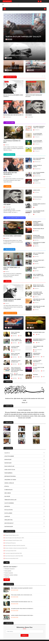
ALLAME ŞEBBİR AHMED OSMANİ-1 (16, 55)
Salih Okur (7, 238)
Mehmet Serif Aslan (16, 350)
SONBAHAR (30, 325)
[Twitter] (41, 1)
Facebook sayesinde (8, 573)
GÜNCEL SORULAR (9, 483)
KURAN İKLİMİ (7, 459)
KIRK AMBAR (7, 493)
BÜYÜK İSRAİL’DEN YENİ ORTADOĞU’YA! (13, 115)
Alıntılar (28, 101)
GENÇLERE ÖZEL (8, 520)
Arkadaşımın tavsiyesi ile (9, 568)
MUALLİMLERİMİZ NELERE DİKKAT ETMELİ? (38, 211)
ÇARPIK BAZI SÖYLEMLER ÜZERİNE (13, 68)
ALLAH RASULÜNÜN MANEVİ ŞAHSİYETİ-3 (37, 134)
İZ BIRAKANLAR (8, 489)
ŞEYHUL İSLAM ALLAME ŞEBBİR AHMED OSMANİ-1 (39, 285)
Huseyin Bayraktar (38, 349)
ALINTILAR (7, 516)
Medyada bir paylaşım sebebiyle (10, 575)
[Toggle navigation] (5, 9)
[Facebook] (38, 1)
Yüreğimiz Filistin (8, 101)
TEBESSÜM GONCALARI (10, 499)
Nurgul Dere (37, 370)
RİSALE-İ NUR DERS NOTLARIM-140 (15, 354)
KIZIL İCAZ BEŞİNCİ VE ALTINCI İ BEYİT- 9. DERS (38, 275)
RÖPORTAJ (7, 506)
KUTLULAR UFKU (8, 509)
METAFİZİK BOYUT (8, 523)
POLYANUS (35, 374)
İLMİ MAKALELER (8, 526)
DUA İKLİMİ (7, 496)
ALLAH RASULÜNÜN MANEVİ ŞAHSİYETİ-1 (37, 148)
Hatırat (6, 321)
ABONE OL (24, 635)
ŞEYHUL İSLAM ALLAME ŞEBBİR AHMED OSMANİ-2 (12, 300)
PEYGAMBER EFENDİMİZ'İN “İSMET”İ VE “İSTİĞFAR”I (39, 127)
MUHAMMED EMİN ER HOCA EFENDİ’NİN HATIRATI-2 (39, 340)
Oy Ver (6, 579)
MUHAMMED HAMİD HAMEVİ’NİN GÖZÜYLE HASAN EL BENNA (38, 293)
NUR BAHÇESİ (7, 463)
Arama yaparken (7, 570)
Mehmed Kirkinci (38, 199)
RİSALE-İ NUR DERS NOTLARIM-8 (15, 333)
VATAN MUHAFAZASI (37, 197)
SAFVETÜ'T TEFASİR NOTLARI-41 (18, 36)
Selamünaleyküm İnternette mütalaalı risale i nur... (22, 601)
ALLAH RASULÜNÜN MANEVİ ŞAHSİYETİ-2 (37, 141)
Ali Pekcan (37, 192)
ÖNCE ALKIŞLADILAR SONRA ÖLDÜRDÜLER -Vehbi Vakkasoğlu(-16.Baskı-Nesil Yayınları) (17, 369)
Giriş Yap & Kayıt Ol (7, 1)
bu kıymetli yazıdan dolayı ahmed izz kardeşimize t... (22, 608)
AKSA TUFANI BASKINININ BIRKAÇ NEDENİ (38, 173)
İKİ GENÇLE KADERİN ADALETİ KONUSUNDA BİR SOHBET (13, 324)
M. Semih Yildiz (30, 117)
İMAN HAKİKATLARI (9, 466)
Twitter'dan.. (7, 577)
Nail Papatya (37, 376)
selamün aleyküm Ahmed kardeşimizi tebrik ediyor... (22, 615)
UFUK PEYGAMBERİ (9, 456)
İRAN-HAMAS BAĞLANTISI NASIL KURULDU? (39, 159)
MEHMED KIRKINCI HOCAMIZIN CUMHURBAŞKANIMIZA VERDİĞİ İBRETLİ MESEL (38, 223)
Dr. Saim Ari (37, 129)
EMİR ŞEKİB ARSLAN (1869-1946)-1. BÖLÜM (39, 307)
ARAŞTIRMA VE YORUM (10, 479)
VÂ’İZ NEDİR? (28, 115)
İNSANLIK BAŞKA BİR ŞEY (38, 228)
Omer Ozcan (37, 356)
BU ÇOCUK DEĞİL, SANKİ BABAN (12, 236)
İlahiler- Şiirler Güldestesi (32, 322)
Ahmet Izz (7, 144)
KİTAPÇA (6, 486)
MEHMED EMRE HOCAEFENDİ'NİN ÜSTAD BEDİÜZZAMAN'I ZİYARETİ (38, 237)
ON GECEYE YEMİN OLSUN (38, 332)
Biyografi (6, 81)
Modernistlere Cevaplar (31, 81)
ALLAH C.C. (7, 453)
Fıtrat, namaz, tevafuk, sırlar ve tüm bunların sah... (21, 594)
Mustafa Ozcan (8, 117)
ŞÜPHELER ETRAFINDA (10, 476)
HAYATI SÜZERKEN (9, 503)
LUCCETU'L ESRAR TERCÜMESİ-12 (15, 347)
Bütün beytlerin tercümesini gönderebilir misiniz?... (22, 588)
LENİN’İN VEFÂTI (36, 190)
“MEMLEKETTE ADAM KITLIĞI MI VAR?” (15, 361)
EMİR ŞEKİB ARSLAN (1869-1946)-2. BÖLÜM (39, 300)
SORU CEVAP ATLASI (9, 469)
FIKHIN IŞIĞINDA (8, 473)
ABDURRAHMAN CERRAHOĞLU (36, 354)
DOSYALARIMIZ (8, 513)
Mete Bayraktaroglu (9, 373)
